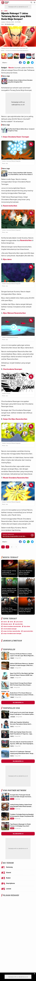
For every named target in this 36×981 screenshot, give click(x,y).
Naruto (11, 68)
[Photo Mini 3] (16, 56)
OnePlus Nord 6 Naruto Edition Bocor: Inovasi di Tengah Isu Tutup (21, 129)
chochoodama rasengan (10, 628)
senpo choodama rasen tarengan (12, 633)
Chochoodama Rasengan (12, 369)
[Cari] (31, 2)
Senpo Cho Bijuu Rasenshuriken (15, 419)
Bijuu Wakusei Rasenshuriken (14, 313)
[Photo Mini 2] (10, 56)
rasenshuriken (19, 624)
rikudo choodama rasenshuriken (12, 626)
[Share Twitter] (24, 63)
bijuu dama (27, 626)
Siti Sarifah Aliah (9, 24)
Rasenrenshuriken (10, 206)
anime (11, 621)
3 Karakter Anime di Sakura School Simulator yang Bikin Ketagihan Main (20, 81)
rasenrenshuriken (28, 631)
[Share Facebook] (20, 63)
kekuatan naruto (7, 624)
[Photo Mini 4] (22, 56)
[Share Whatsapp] (28, 63)
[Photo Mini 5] (28, 56)
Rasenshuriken (26, 240)
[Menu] (34, 2)
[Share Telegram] (32, 63)
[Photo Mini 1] (4, 56)
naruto (5, 621)
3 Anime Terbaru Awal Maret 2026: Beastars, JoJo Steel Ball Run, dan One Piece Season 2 (20, 173)
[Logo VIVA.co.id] (5, 2)
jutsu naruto (19, 621)
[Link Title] (5, 656)
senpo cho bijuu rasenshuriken (11, 631)
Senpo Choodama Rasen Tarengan (16, 137)
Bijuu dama (7, 259)
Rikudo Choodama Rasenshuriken (16, 478)
